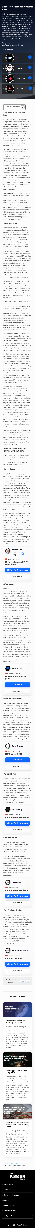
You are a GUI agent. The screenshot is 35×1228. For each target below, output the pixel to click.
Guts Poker (17, 746)
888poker (17, 668)
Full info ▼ (17, 577)
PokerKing (17, 809)
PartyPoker (17, 549)
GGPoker (16, 882)
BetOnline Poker (20, 950)
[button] (30, 57)
